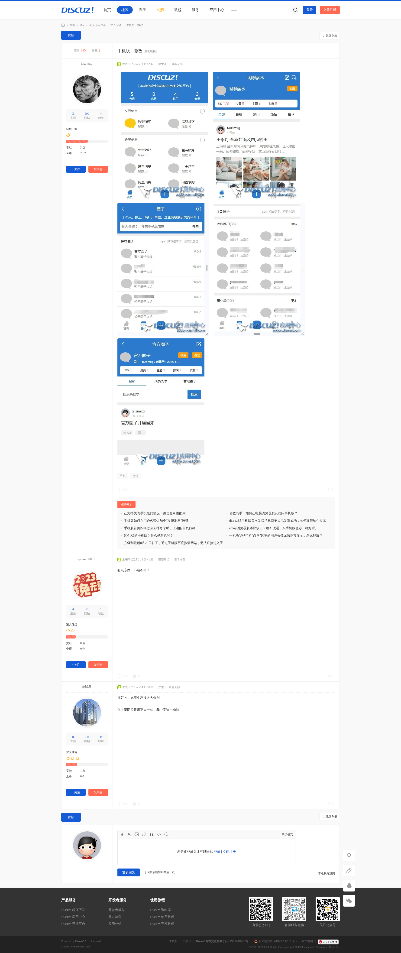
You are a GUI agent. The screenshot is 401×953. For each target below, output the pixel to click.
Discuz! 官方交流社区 (63, 25)
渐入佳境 (71, 624)
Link (144, 834)
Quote (151, 834)
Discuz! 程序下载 (73, 910)
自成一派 (71, 129)
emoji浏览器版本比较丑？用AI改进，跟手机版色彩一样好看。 (273, 528)
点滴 (160, 10)
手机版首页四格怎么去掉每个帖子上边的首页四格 (159, 528)
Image (136, 834)
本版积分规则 (326, 873)
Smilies (166, 834)
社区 (125, 10)
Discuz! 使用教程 (162, 917)
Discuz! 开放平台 (73, 924)
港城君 (86, 687)
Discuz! (79, 941)
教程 (177, 10)
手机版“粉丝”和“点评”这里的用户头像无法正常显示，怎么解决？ (276, 535)
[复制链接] (150, 51)
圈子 (142, 10)
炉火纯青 (71, 752)
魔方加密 (114, 917)
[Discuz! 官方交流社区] (77, 9)
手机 (123, 476)
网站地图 (307, 941)
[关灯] (349, 855)
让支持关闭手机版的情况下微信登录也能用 (155, 513)
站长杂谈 (116, 25)
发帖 (71, 35)
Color (129, 834)
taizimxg (86, 63)
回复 (125, 489)
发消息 (98, 169)
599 (87, 113)
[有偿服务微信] (349, 901)
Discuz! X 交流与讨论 (93, 25)
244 (87, 737)
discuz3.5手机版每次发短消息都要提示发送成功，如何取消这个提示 (277, 520)
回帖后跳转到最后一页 (161, 872)
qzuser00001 (86, 559)
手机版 (173, 941)
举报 (330, 489)
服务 (195, 10)
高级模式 (287, 834)
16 (73, 737)
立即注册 (329, 10)
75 (87, 609)
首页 (107, 10)
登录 (309, 10)
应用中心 (216, 10)
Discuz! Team (83, 946)
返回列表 (331, 35)
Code (159, 834)
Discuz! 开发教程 (162, 924)
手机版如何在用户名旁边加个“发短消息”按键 (156, 520)
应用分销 (114, 924)
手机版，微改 (134, 25)
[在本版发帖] (349, 870)
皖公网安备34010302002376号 (277, 941)
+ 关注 (76, 169)
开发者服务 (116, 910)
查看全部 (177, 64)
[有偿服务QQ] (349, 885)
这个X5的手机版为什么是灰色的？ (148, 535)
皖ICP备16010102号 (237, 941)
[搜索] (295, 10)
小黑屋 (187, 941)
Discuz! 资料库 (160, 910)
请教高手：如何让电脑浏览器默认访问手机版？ (263, 513)
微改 (136, 476)
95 (73, 113)
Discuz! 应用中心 (73, 917)
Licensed (96, 941)
